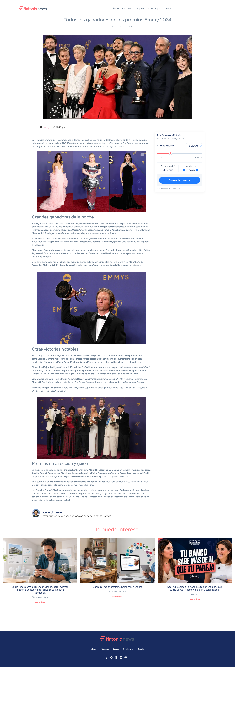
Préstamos (127, 8)
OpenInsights (155, 8)
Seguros (140, 8)
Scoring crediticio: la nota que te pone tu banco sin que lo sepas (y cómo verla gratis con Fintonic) (194, 588)
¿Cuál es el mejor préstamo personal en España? (117, 586)
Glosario (169, 8)
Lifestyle (47, 127)
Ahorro (115, 8)
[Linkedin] (121, 657)
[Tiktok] (107, 657)
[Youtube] (126, 657)
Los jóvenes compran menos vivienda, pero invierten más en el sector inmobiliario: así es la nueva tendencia (40, 589)
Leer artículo (40, 602)
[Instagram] (111, 657)
